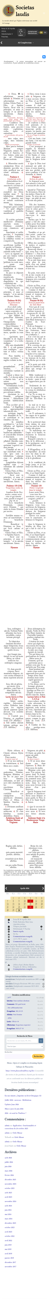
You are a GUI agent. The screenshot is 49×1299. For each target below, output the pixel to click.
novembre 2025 (10, 1184)
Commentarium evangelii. (23, 936)
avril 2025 (8, 1197)
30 (19, 910)
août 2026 (8, 1158)
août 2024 (8, 1206)
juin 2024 (8, 1210)
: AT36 (9, 1018)
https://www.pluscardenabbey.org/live (20, 1071)
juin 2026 (8, 1166)
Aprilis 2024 (24, 888)
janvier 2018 (9, 1258)
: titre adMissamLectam (14, 1008)
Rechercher (8, 1052)
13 (42, 901)
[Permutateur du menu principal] (44, 13)
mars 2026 (8, 1171)
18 (30, 904)
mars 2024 (8, 1219)
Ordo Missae (17, 1133)
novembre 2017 (10, 1266)
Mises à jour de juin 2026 (14, 1109)
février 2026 (9, 1175)
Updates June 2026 (12, 1104)
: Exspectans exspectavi (18, 1025)
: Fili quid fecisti (16, 1004)
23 (19, 907)
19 (36, 904)
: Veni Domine (14, 1014)
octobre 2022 (9, 1236)
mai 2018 (8, 1249)
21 (7, 907)
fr (41, 32)
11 (30, 901)
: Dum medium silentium (18, 1001)
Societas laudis (25, 10)
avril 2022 (8, 1240)
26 (36, 907)
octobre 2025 (9, 1188)
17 (24, 904)
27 (42, 907)
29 (13, 910)
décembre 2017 (10, 1262)
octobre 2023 (9, 1227)
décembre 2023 (10, 1223)
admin (7, 1125)
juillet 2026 (9, 1162)
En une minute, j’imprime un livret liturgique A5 (23, 1096)
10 (24, 901)
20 (42, 904)
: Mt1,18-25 (15, 1011)
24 (24, 907)
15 (13, 904)
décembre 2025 (10, 1179)
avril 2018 (8, 1253)
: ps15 (9, 997)
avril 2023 (8, 1232)
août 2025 (8, 1192)
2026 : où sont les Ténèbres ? (15, 1113)
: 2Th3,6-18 (13, 1021)
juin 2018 (8, 1245)
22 (13, 907)
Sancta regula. (18, 931)
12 (36, 901)
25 (30, 907)
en (45, 32)
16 (19, 904)
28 (7, 910)
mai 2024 (8, 1214)
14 (7, 904)
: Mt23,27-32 (15, 1028)
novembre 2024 (10, 1201)
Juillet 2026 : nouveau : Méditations (18, 1100)
